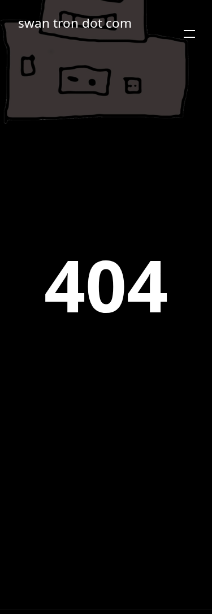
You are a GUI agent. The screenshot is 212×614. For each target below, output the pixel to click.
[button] (189, 34)
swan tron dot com (75, 23)
